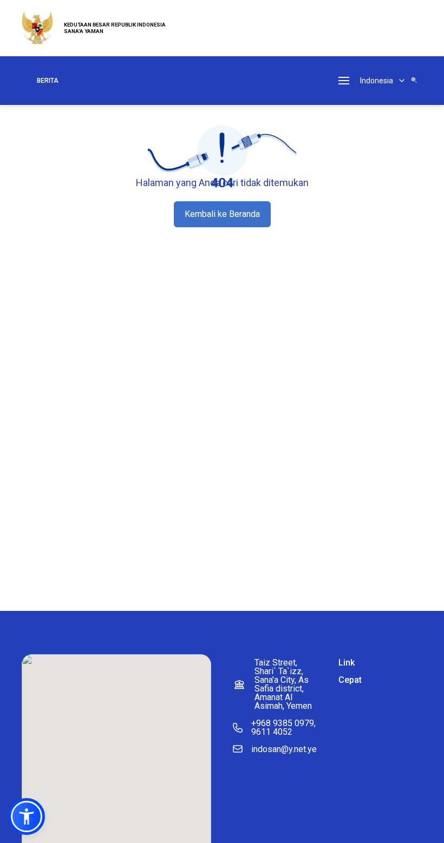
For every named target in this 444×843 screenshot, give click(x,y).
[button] (26, 816)
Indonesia (376, 80)
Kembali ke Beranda (222, 214)
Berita (47, 80)
